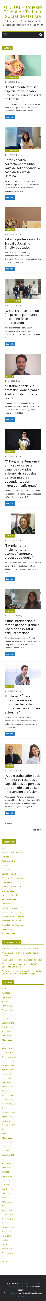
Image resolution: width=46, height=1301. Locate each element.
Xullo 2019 (6, 1231)
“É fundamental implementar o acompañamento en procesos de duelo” (19, 551)
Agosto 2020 (7, 1189)
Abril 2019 (6, 1240)
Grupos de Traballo (13, 301)
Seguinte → (38, 829)
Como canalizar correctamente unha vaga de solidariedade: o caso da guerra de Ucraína (22, 168)
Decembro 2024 (8, 1052)
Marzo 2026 (7, 997)
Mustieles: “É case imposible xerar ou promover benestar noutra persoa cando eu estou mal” (22, 704)
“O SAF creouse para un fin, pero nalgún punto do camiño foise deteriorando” (22, 316)
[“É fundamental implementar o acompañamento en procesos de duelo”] (23, 524)
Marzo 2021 (7, 1176)
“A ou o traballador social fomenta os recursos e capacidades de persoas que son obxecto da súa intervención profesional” (23, 783)
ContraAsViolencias (10, 861)
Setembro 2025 (8, 1023)
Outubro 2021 (8, 1150)
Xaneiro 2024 (7, 1095)
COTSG (5, 865)
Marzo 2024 (7, 1087)
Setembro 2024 (8, 1065)
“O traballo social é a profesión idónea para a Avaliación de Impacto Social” (22, 392)
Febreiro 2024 (8, 1091)
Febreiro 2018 (8, 1261)
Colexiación (10, 230)
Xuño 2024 (6, 1078)
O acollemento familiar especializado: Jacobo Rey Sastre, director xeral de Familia (23, 93)
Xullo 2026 (6, 988)
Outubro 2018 (8, 1257)
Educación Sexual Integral (12, 878)
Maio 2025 (6, 1035)
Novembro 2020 (9, 1180)
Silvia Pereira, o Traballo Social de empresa (20, 948)
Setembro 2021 (8, 1155)
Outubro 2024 (8, 1061)
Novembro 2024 (9, 1057)
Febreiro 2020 (8, 1206)
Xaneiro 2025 (7, 1048)
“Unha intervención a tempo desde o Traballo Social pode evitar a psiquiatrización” (22, 627)
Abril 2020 (6, 1197)
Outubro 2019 (8, 1223)
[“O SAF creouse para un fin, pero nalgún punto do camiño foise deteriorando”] (23, 289)
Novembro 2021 (9, 1146)
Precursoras (7, 903)
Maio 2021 (6, 1167)
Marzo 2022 (7, 1138)
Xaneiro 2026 (7, 1006)
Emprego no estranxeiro (12, 886)
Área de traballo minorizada (13, 852)
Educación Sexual (9, 874)
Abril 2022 (6, 1133)
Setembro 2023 (8, 1112)
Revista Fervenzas (9, 908)
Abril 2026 (6, 993)
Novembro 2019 (9, 1219)
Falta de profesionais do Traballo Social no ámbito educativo (22, 243)
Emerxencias (7, 882)
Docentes (9, 376)
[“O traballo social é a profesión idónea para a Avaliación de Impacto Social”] (23, 364)
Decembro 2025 (8, 1010)
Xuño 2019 (6, 1236)
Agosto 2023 (7, 1116)
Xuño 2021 (6, 1163)
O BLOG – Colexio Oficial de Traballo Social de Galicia (23, 12)
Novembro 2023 (9, 1104)
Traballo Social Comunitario (13, 916)
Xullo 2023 (6, 1121)
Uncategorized (8, 929)
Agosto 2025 (7, 1027)
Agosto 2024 (7, 1069)
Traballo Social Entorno (11, 920)
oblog (20, 82)
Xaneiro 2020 (7, 1210)
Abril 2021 (6, 1172)
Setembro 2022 (8, 1125)
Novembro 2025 (9, 1014)
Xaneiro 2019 (7, 1248)
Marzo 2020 (7, 1202)
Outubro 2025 (8, 1018)
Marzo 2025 (7, 1040)
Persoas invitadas (12, 77)
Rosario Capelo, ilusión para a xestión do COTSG (22, 960)
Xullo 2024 (6, 1074)
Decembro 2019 (8, 1214)
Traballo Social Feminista (12, 925)
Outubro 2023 (8, 1108)
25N (3, 848)
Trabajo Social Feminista (12, 912)
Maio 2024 (6, 1082)
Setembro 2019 (8, 1227)
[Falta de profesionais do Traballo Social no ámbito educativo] (23, 217)
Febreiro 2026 (8, 1001)
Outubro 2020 (8, 1185)
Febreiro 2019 (8, 1244)
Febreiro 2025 (8, 1044)
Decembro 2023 (8, 1099)
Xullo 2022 (6, 1129)
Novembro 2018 (9, 1253)
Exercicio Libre (8, 891)
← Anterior (7, 823)
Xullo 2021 (6, 1159)
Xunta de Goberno (9, 933)
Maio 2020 (6, 1193)
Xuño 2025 (6, 1031)
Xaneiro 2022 (7, 1142)
